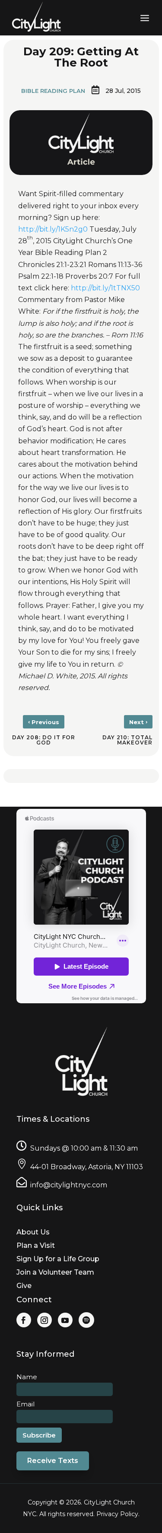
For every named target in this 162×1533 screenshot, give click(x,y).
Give (24, 1286)
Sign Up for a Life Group (57, 1259)
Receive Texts (52, 1461)
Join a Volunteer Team (55, 1272)
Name (26, 1377)
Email (25, 1404)
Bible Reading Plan (53, 90)
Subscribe (39, 1435)
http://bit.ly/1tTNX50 (105, 288)
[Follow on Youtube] (65, 1320)
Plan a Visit (35, 1245)
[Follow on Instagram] (44, 1320)
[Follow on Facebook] (23, 1320)
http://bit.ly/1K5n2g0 (53, 229)
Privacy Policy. (118, 1514)
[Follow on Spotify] (86, 1320)
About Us (33, 1232)
